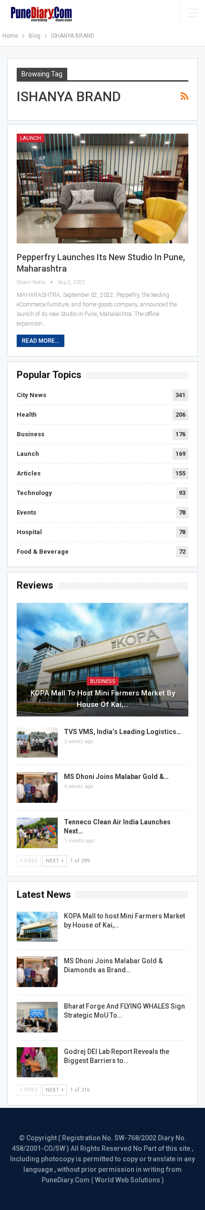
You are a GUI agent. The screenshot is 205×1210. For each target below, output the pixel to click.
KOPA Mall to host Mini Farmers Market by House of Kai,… (103, 699)
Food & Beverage (43, 551)
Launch (30, 138)
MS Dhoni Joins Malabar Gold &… (116, 776)
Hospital (29, 532)
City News (31, 395)
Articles (29, 473)
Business (30, 434)
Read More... (40, 340)
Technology (34, 492)
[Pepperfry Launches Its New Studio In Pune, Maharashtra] (102, 188)
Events (26, 512)
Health (27, 414)
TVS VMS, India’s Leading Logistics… (122, 732)
